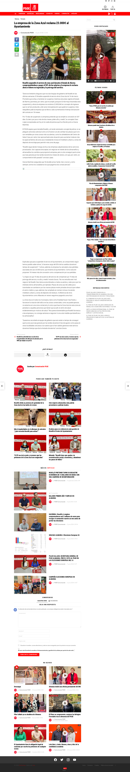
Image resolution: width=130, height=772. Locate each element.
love (34, 765)
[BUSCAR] (112, 14)
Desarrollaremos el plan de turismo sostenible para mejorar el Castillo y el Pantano (101, 145)
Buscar (114, 20)
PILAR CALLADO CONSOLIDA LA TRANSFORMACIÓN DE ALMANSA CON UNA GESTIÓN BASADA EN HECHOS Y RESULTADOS (100, 294)
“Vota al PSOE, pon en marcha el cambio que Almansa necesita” (101, 107)
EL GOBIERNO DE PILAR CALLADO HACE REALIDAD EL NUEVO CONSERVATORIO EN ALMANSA (99, 300)
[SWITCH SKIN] (109, 14)
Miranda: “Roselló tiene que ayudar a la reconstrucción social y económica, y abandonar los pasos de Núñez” (65, 457)
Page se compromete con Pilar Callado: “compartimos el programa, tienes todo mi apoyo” (101, 260)
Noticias (30, 13)
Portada (22, 13)
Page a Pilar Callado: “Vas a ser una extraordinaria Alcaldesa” (101, 240)
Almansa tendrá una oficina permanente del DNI (65, 687)
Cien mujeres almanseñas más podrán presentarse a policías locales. (61, 404)
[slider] (99, 80)
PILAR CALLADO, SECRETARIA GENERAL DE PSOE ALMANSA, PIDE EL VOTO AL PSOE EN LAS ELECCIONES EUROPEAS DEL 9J (64, 558)
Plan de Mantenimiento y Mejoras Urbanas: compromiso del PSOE (101, 184)
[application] (101, 56)
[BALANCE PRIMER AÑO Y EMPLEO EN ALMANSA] (30, 501)
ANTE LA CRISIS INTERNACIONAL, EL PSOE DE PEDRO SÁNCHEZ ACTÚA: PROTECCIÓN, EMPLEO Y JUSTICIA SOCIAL (100, 311)
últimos (105, 9)
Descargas (40, 13)
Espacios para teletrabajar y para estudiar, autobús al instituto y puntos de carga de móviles (101, 204)
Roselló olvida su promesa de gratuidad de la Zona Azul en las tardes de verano (29, 404)
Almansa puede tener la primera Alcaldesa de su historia (101, 126)
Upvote (29, 355)
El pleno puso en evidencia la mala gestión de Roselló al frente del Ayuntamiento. (64, 430)
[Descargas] (30, 675)
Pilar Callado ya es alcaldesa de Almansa (27, 714)
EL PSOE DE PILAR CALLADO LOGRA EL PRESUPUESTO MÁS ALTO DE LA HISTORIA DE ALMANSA (100, 317)
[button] (101, 56)
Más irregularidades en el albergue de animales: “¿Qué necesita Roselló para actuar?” (30, 430)
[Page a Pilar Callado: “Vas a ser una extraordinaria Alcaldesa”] (101, 231)
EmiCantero (22, 765)
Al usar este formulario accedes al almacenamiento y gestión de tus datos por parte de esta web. (46, 650)
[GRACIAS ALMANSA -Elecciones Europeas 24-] (30, 543)
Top (16, 667)
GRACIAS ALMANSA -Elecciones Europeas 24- (64, 535)
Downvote (65, 355)
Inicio (84, 765)
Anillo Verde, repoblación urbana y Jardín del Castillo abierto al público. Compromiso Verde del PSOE (101, 165)
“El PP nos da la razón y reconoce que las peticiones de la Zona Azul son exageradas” (28, 456)
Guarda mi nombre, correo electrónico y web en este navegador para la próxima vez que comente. (48, 645)
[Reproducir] (89, 81)
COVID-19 (49, 13)
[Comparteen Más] (17, 54)
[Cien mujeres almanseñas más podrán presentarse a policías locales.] (65, 392)
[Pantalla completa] (114, 81)
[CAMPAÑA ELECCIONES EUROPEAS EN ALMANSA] (30, 585)
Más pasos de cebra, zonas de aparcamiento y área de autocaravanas (101, 279)
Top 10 (112, 9)
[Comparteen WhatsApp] (17, 49)
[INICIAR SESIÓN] (115, 14)
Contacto (65, 13)
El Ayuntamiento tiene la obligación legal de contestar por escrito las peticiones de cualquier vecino (30, 746)
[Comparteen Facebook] (17, 39)
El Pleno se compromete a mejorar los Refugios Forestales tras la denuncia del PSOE (65, 715)
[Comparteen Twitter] (17, 44)
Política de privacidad (107, 765)
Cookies (97, 765)
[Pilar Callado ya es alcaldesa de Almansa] (30, 703)
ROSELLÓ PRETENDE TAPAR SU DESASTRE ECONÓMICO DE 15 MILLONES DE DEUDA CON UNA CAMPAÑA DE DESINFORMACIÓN (64, 475)
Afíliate (74, 13)
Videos (57, 13)
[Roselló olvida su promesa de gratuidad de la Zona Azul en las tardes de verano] (30, 392)
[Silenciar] (111, 81)
